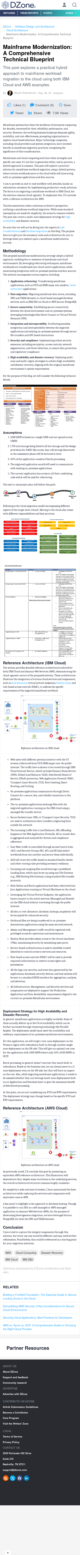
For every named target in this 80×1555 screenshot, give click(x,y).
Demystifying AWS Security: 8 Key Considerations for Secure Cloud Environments (38, 1308)
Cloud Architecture (17, 30)
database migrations (37, 231)
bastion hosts (63, 683)
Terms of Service (12, 1436)
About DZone (10, 1371)
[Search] (74, 5)
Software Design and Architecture (35, 26)
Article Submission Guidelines (20, 1407)
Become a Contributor (15, 1412)
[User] (64, 5)
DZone (7, 26)
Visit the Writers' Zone (15, 1423)
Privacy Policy (11, 1442)
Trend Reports (29, 12)
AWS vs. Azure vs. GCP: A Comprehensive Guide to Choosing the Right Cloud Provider (39, 1327)
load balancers (19, 683)
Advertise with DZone (15, 1394)
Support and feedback (15, 1377)
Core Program (11, 1418)
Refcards (9, 12)
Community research (15, 1382)
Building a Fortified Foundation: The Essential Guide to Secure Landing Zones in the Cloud (39, 1296)
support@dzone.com (15, 1470)
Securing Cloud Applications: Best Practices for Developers (37, 1317)
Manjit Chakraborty (25, 92)
